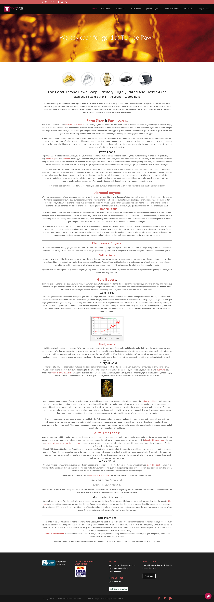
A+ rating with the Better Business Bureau (62, 443)
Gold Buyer (136, 9)
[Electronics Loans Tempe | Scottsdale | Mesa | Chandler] (145, 85)
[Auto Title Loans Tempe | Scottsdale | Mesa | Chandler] (126, 85)
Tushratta (161, 370)
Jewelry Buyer (152, 9)
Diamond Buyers (106, 192)
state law (66, 158)
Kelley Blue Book (153, 465)
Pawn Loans (105, 9)
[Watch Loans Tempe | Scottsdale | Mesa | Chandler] (107, 85)
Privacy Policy (117, 598)
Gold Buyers (106, 279)
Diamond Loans (107, 209)
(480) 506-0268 (115, 581)
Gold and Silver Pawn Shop (76, 124)
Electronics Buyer (171, 9)
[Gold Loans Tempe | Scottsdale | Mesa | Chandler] (69, 85)
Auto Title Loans (106, 433)
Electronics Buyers (106, 243)
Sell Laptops (107, 255)
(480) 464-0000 (204, 9)
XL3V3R (105, 598)
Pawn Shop (95, 120)
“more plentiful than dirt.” (62, 373)
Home (94, 9)
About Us (188, 9)
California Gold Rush (150, 401)
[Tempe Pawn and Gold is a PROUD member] (80, 576)
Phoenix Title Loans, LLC (154, 440)
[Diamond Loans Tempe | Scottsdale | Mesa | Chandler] (88, 85)
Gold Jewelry (107, 344)
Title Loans (120, 9)
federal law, (50, 158)
